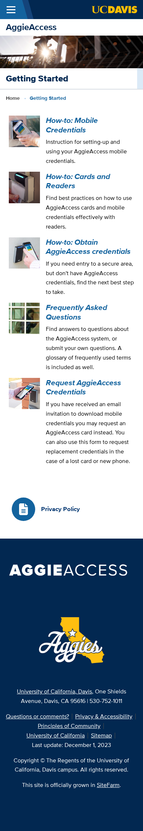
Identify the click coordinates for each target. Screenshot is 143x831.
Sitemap (101, 735)
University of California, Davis (54, 691)
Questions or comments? (37, 716)
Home (13, 98)
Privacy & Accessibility (103, 716)
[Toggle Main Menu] (11, 9)
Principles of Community (69, 726)
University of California (55, 735)
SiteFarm (108, 785)
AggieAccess (31, 27)
